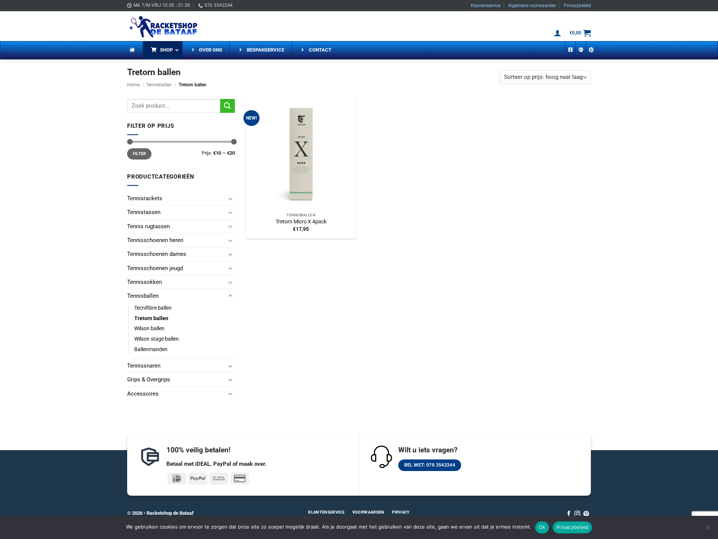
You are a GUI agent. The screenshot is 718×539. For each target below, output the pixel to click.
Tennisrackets (144, 198)
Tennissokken (144, 282)
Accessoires (143, 393)
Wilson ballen (149, 328)
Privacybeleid (577, 5)
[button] (557, 33)
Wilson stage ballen (156, 339)
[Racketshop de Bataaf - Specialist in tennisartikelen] (164, 26)
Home (133, 84)
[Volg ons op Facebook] (569, 514)
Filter (139, 153)
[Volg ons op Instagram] (577, 514)
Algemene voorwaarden (532, 5)
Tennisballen (159, 84)
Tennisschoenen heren (155, 240)
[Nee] (707, 530)
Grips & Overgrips (148, 379)
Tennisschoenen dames (156, 254)
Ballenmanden (151, 349)
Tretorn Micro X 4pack (301, 221)
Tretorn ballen (151, 318)
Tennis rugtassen (148, 226)
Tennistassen (143, 212)
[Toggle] (230, 198)
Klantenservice (485, 5)
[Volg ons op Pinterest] (586, 514)
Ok (542, 527)
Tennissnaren (143, 365)
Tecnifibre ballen (153, 308)
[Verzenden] (227, 106)
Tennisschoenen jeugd (155, 268)
